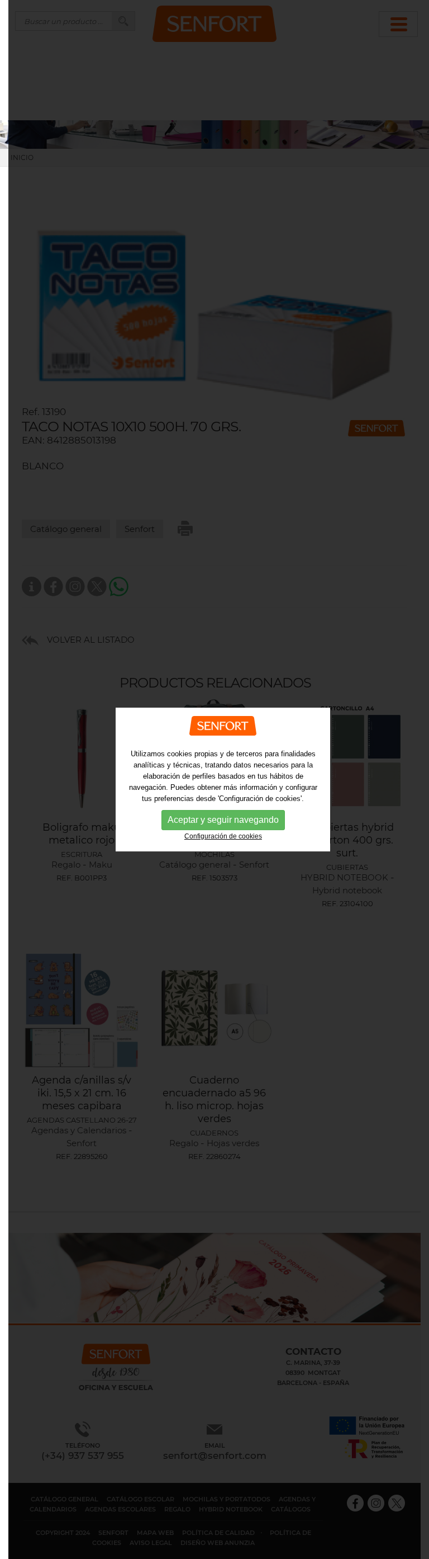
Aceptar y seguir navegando (223, 820)
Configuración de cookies (223, 836)
